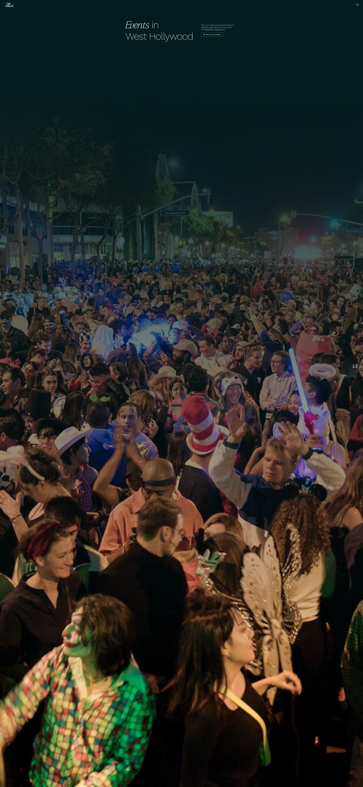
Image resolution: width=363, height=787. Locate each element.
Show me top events (213, 34)
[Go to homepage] (9, 5)
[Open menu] (357, 5)
